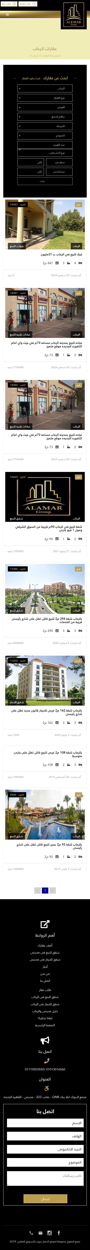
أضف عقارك (45, 945)
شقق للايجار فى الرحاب (45, 1004)
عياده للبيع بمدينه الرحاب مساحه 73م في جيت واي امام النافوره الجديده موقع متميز (46, 344)
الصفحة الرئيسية (45, 1025)
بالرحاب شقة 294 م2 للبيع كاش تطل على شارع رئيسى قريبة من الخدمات (47, 620)
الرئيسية (56, 55)
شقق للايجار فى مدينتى (45, 959)
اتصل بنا (45, 980)
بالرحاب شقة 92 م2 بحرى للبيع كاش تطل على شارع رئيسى (49, 846)
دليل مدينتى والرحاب (45, 1011)
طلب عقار (45, 990)
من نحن (45, 973)
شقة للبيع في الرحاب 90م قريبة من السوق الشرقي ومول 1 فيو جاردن (49, 528)
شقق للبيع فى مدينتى (45, 952)
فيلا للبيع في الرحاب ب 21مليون (61, 254)
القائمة (79, 14)
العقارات (45, 55)
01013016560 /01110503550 (45, 1069)
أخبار (45, 966)
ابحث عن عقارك (55, 78)
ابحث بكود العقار (31, 78)
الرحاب (35, 55)
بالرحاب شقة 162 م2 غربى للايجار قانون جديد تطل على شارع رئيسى (46, 712)
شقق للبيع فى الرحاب (45, 997)
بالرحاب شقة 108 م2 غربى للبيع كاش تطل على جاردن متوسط (48, 754)
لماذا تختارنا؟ (45, 1018)
